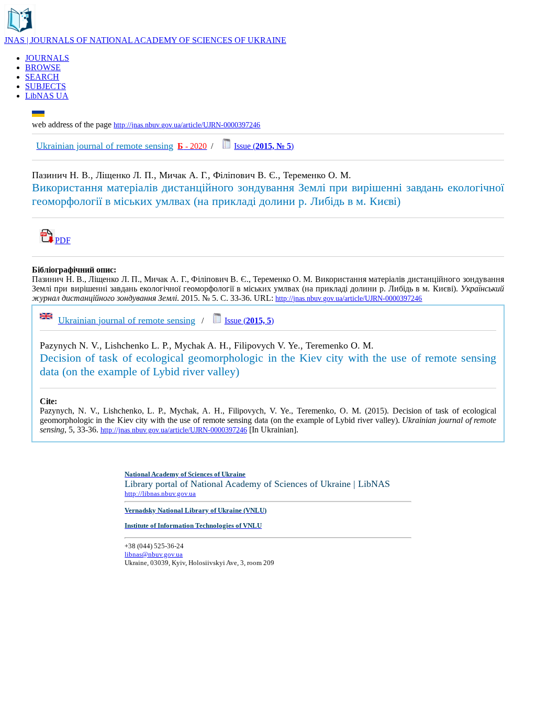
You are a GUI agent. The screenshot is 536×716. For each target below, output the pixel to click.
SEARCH (42, 76)
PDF (63, 240)
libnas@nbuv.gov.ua (154, 554)
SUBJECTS (45, 86)
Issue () (264, 146)
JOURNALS (47, 57)
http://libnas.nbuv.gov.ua (160, 493)
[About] (20, 32)
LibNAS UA (47, 95)
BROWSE (43, 67)
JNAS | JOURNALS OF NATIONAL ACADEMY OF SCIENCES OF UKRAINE (145, 40)
